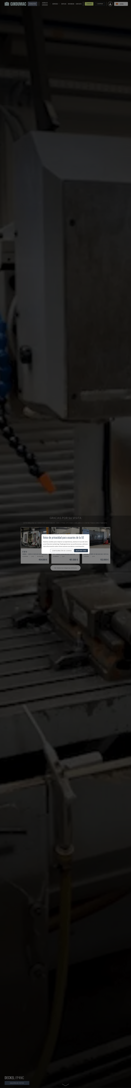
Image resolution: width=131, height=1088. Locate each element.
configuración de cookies (62, 551)
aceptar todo (81, 551)
